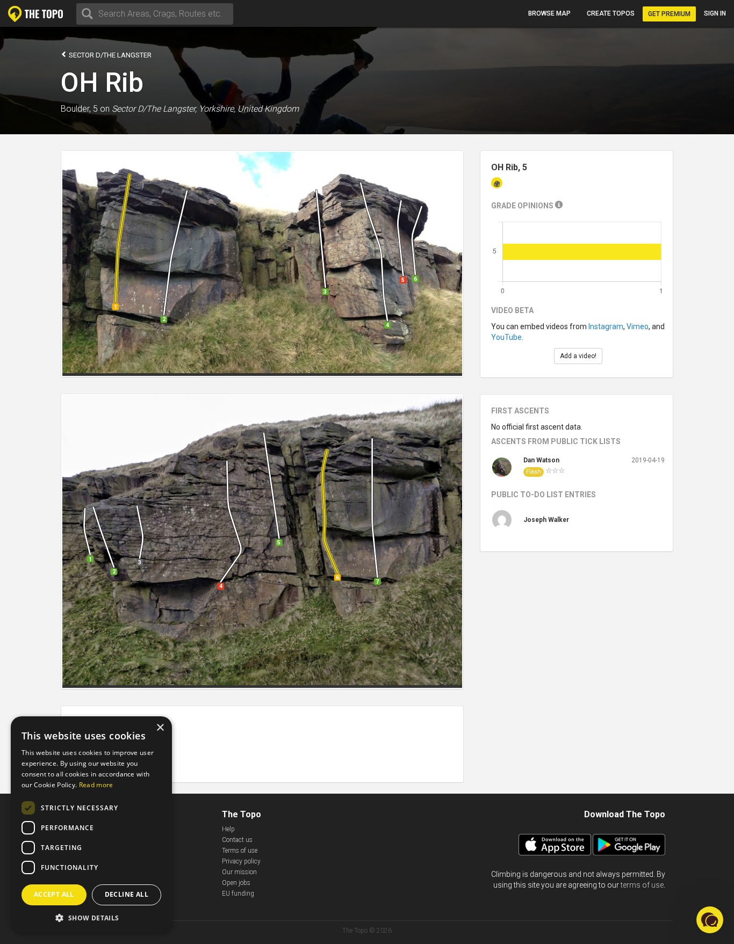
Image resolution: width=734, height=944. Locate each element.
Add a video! (578, 356)
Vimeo (638, 326)
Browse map (549, 13)
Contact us (237, 840)
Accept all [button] (54, 894)
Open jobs (236, 883)
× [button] (160, 728)
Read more (96, 784)
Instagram (605, 326)
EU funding (238, 893)
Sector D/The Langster (109, 55)
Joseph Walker (546, 520)
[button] (91, 917)
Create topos (611, 13)
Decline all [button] (126, 894)
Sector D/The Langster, (154, 109)
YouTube (506, 337)
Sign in (715, 13)
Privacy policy (241, 861)
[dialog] (91, 824)
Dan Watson (541, 460)
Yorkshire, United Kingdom (249, 109)
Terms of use (239, 850)
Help (228, 829)
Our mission (239, 872)
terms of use (642, 885)
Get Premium (669, 14)
